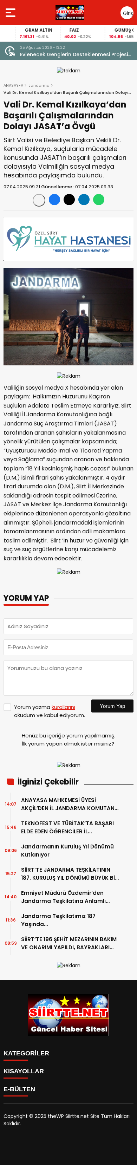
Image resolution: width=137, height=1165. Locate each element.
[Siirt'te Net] (70, 12)
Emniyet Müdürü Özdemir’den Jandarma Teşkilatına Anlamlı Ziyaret (63, 897)
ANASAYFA (13, 85)
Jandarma (39, 85)
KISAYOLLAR (24, 1071)
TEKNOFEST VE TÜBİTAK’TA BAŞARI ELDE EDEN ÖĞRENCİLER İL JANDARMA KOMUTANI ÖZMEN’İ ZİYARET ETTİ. (67, 827)
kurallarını (63, 707)
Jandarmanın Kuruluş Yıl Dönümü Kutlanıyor (67, 850)
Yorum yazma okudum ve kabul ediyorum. (49, 711)
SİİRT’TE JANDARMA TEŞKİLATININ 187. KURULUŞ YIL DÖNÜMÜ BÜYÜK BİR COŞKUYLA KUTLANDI (69, 874)
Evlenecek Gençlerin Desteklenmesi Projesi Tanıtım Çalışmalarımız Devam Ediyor (74, 54)
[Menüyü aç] (11, 13)
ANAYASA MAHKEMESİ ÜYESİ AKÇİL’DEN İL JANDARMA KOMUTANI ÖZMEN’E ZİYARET (68, 804)
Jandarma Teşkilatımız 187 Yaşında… (58, 920)
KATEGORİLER (26, 1053)
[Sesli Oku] (39, 200)
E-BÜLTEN (19, 1089)
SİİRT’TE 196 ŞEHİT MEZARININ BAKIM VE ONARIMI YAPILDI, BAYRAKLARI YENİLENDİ (69, 943)
